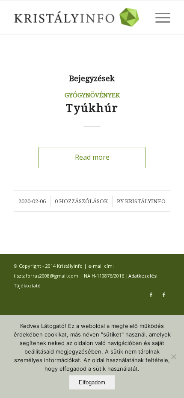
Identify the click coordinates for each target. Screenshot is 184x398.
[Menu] (158, 17)
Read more (92, 157)
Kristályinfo (145, 201)
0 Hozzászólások (81, 201)
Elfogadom (92, 382)
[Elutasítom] (173, 356)
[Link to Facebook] (151, 294)
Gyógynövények (92, 95)
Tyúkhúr (92, 108)
